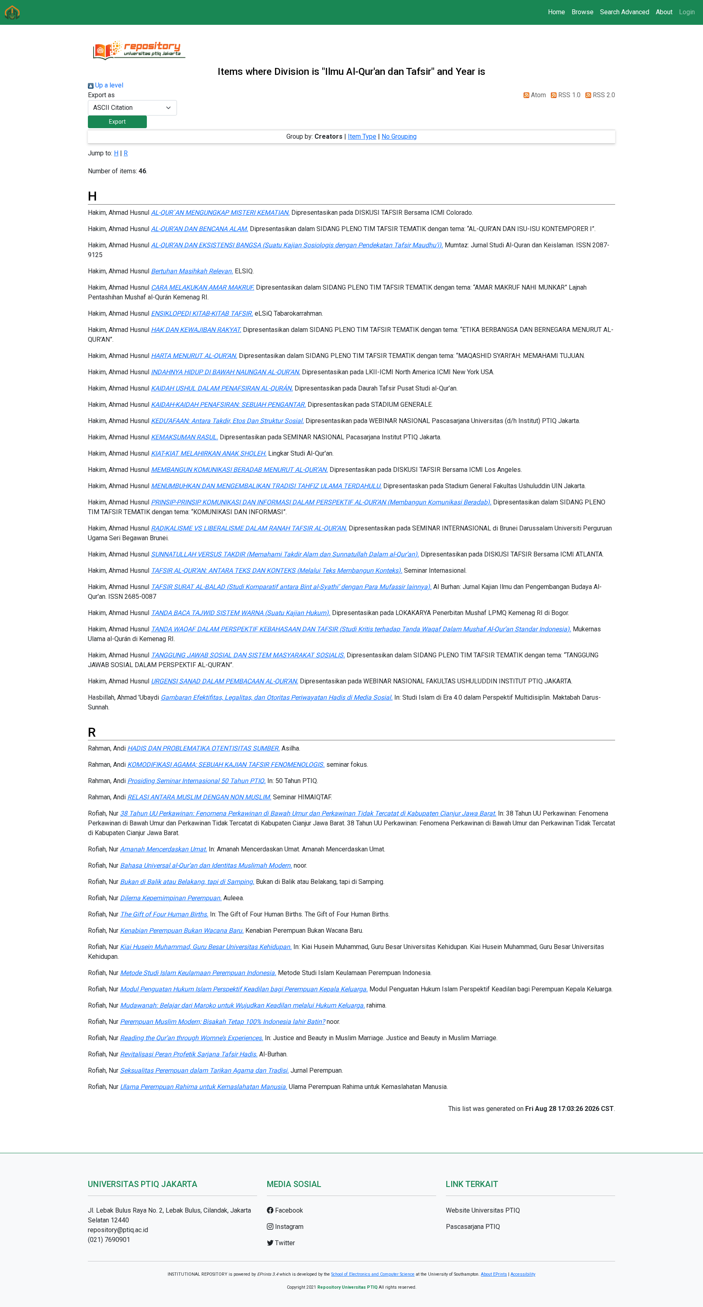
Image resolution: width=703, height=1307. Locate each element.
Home (556, 12)
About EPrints (494, 1274)
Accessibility (523, 1274)
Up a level (108, 85)
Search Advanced (624, 12)
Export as (101, 95)
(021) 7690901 (109, 1240)
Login (687, 12)
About (664, 12)
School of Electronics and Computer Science (373, 1274)
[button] (117, 122)
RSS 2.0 (603, 95)
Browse (583, 12)
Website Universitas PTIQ (483, 1210)
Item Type (362, 136)
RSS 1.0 (569, 95)
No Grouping (399, 136)
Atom (537, 95)
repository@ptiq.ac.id (118, 1230)
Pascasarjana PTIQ (473, 1227)
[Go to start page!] (12, 12)
